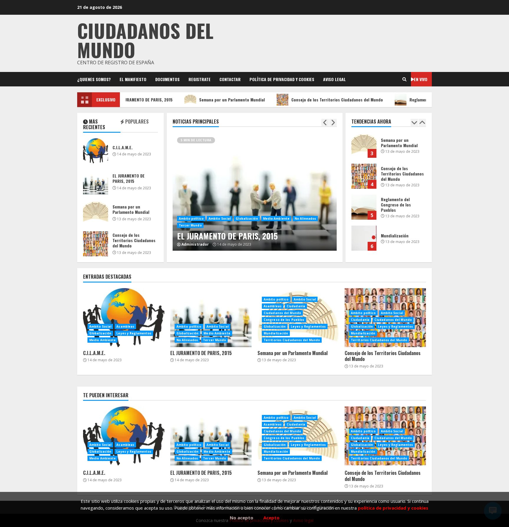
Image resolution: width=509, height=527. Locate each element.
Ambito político (191, 218)
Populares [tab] (136, 122)
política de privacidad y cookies (393, 508)
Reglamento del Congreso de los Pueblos (437, 99)
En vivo (420, 79)
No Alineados (305, 218)
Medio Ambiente (276, 218)
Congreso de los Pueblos (284, 320)
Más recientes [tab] (94, 125)
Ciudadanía (296, 306)
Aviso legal (334, 79)
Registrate (200, 79)
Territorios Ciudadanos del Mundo (292, 340)
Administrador (195, 244)
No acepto (241, 518)
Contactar (230, 79)
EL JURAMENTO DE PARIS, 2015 (134, 99)
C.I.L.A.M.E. (95, 150)
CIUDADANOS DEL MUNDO (145, 40)
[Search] (404, 79)
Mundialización (363, 238)
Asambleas (125, 326)
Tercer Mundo (190, 225)
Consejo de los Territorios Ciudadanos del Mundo (326, 99)
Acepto (271, 518)
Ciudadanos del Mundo (282, 313)
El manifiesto (133, 79)
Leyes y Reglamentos (133, 333)
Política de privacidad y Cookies (281, 79)
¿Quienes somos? (94, 79)
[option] (255, 201)
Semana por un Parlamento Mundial (221, 99)
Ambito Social (220, 218)
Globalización (247, 218)
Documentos (167, 79)
